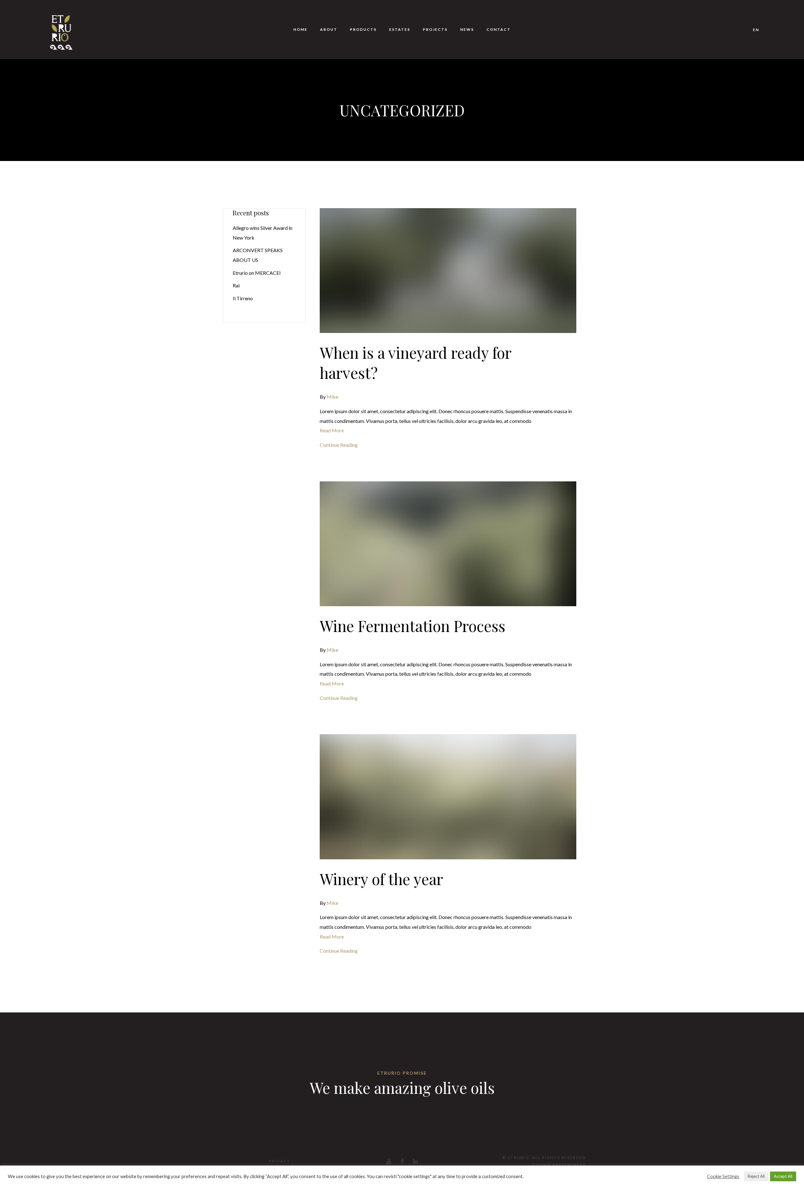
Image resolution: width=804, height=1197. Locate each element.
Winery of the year (381, 879)
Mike (332, 397)
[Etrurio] (61, 29)
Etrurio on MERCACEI (257, 273)
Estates (399, 29)
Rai (236, 285)
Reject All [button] (756, 1176)
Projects (435, 29)
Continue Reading (339, 445)
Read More (332, 430)
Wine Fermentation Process (412, 626)
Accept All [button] (783, 1176)
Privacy (279, 1161)
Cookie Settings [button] (723, 1176)
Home (300, 29)
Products (363, 29)
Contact (498, 29)
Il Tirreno (243, 298)
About (328, 29)
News (467, 29)
